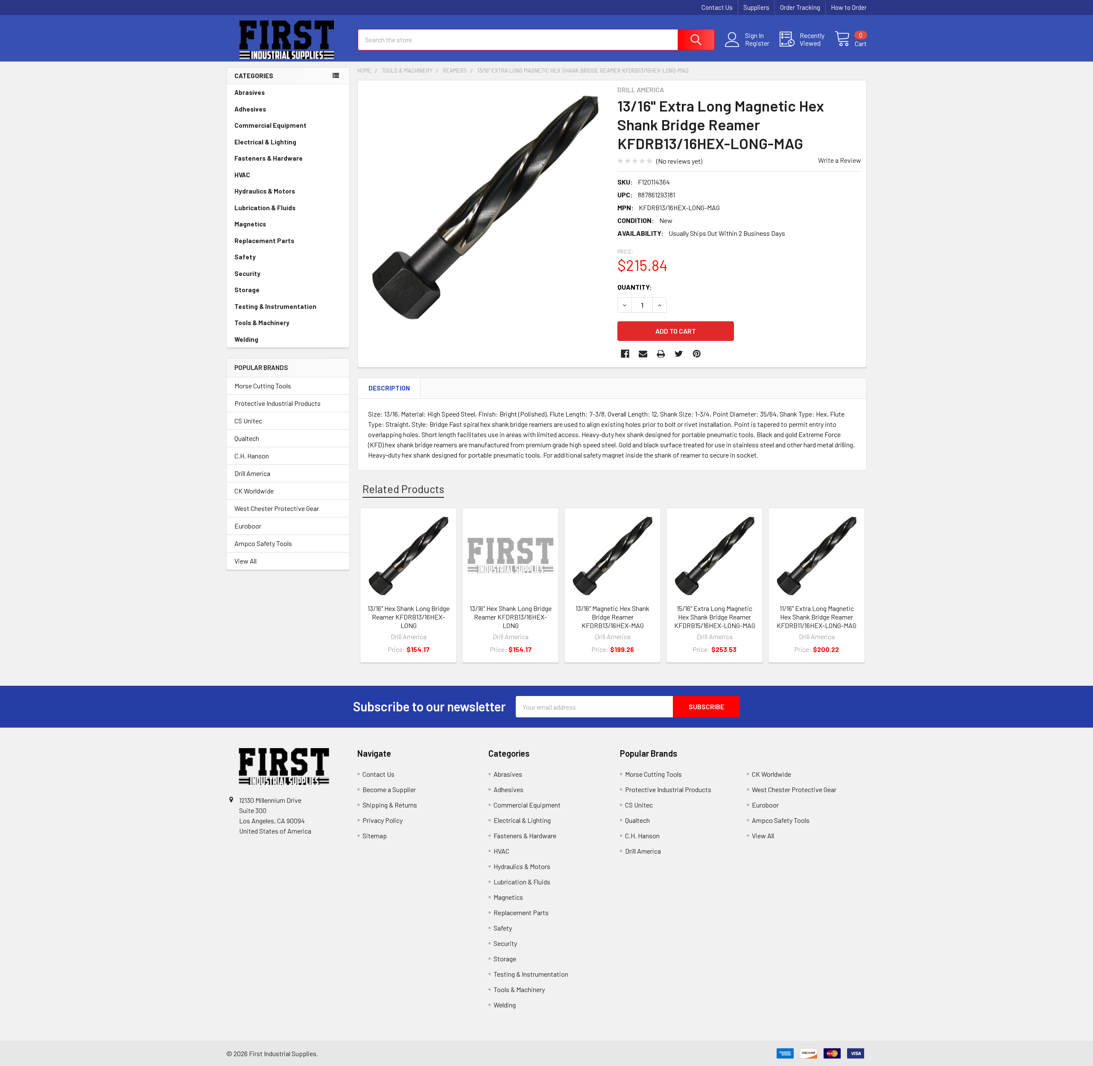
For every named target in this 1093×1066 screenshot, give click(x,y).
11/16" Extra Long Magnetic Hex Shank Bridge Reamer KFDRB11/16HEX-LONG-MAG (816, 616)
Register (757, 43)
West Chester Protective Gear (276, 508)
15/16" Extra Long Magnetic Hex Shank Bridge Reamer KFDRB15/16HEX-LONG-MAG (714, 616)
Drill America (252, 473)
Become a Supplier (389, 789)
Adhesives (250, 109)
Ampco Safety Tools (263, 543)
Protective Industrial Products (277, 403)
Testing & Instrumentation (275, 306)
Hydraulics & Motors (264, 191)
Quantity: (634, 287)
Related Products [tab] (403, 488)
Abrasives (249, 92)
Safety (245, 257)
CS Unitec (248, 421)
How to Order (849, 7)
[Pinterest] (696, 353)
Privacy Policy (382, 820)
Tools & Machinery (261, 322)
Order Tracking (800, 7)
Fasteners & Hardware (268, 158)
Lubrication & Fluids (264, 207)
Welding (246, 339)
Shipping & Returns (389, 805)
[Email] (643, 353)
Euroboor (247, 526)
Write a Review (839, 160)
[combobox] (536, 39)
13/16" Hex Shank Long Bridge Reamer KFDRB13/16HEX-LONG (409, 616)
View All (245, 561)
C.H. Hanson (251, 456)
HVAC (242, 175)
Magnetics (250, 224)
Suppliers (756, 7)
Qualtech (246, 438)
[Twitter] (679, 353)
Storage (247, 290)
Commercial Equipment (270, 125)
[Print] (661, 353)
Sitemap (374, 835)
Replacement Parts (264, 240)
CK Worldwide (254, 491)
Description (389, 388)
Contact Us (717, 7)
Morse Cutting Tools (262, 386)
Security (247, 273)
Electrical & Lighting (265, 142)
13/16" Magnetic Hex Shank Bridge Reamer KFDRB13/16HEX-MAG (612, 616)
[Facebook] (625, 353)
